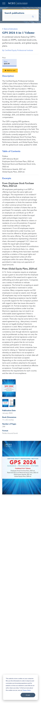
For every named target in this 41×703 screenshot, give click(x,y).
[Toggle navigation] (4, 3)
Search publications (14, 13)
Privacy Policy (27, 690)
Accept (28, 695)
